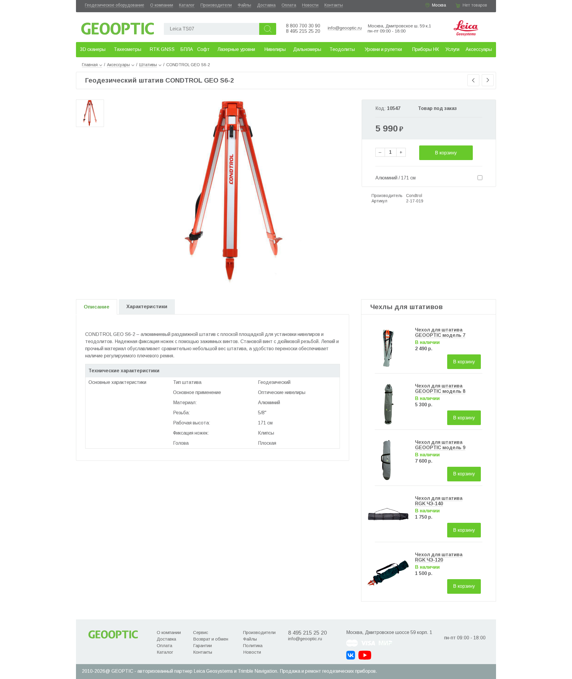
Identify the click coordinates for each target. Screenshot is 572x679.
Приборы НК (425, 49)
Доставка (266, 5)
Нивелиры (275, 49)
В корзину (446, 152)
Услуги (452, 49)
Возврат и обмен (210, 638)
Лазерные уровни (236, 49)
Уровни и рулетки (383, 49)
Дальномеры (307, 49)
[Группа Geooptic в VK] (350, 655)
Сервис (200, 632)
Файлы (244, 5)
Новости (310, 5)
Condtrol (414, 195)
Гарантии (202, 645)
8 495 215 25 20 (303, 31)
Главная (90, 64)
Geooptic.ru (117, 27)
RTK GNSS (162, 49)
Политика (252, 645)
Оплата (289, 5)
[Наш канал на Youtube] (365, 655)
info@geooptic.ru (345, 27)
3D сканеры (92, 49)
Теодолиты (342, 49)
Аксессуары (479, 49)
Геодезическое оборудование (114, 5)
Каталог (187, 5)
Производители (216, 5)
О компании (161, 5)
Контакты (333, 5)
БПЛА (186, 49)
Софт (203, 49)
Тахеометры (127, 49)
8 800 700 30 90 (303, 25)
